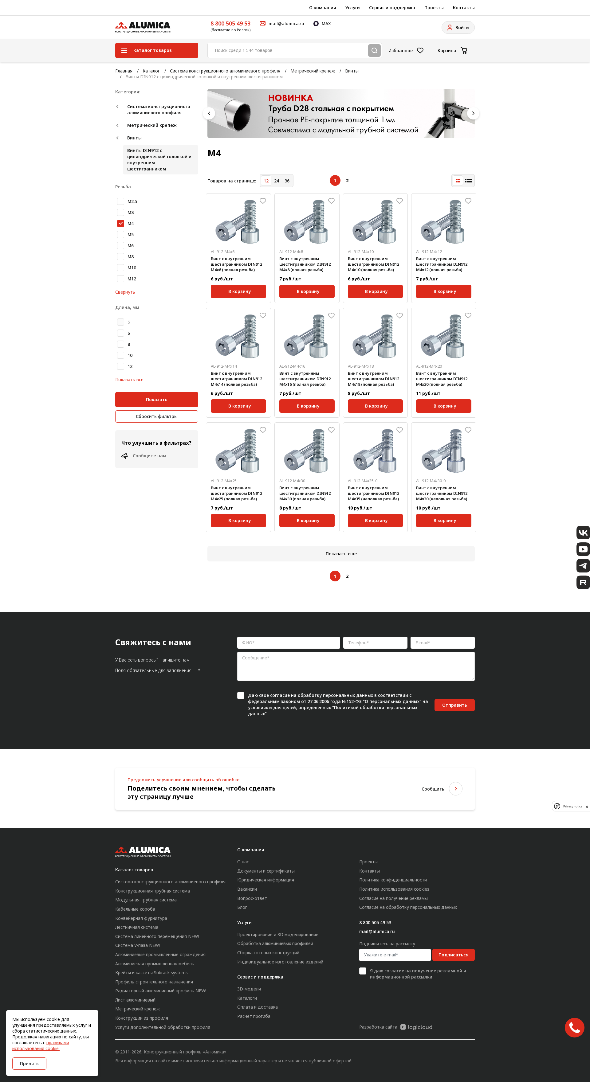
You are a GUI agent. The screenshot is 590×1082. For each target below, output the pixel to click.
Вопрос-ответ (252, 898)
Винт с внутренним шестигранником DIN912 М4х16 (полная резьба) (305, 378)
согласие (280, 695)
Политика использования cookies (394, 889)
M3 (131, 212)
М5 (131, 234)
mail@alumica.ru (377, 931)
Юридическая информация (265, 880)
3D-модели (249, 989)
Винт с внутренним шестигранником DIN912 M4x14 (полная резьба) (236, 378)
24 (276, 181)
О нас (243, 862)
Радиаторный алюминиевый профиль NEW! (160, 991)
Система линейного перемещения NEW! (157, 936)
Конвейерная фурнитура (141, 918)
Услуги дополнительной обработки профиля (162, 1027)
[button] (209, 113)
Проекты (434, 7)
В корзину (239, 290)
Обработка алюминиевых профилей (275, 943)
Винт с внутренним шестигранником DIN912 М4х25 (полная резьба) (236, 493)
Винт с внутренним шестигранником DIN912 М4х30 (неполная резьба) (441, 493)
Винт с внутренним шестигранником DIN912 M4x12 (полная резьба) (441, 264)
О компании (322, 7)
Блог (242, 907)
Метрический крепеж (312, 71)
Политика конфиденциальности (393, 880)
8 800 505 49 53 (230, 23)
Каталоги (247, 998)
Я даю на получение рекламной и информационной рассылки (418, 974)
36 (287, 181)
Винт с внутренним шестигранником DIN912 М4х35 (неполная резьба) (373, 493)
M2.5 (132, 201)
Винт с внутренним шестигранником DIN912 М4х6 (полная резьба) (236, 264)
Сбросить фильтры (157, 416)
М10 (132, 268)
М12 (132, 279)
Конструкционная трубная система (152, 891)
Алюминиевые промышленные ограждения (160, 954)
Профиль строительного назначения (154, 982)
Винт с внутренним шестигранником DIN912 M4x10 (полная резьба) (373, 264)
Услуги (352, 7)
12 (130, 366)
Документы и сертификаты (266, 871)
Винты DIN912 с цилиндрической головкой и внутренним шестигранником (159, 159)
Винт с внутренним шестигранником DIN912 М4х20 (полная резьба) (441, 378)
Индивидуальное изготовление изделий (280, 962)
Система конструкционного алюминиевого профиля (225, 71)
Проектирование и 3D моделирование (277, 934)
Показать (156, 399)
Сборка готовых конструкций (268, 952)
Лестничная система (136, 927)
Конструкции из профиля (141, 1018)
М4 (131, 223)
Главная (123, 71)
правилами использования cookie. (40, 1045)
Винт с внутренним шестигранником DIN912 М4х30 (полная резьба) (305, 493)
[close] (587, 806)
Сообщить (433, 789)
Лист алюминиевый (135, 1000)
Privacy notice (572, 806)
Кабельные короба (135, 909)
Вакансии (247, 889)
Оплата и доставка (257, 1007)
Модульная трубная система (146, 900)
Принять (29, 1063)
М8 (131, 257)
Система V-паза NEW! (137, 945)
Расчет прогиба (253, 1016)
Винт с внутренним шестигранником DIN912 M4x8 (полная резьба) (305, 264)
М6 (131, 245)
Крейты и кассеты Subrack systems (151, 972)
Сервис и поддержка (392, 7)
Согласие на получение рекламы (393, 898)
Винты (352, 71)
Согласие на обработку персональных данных (408, 907)
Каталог (151, 71)
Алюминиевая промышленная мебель (154, 964)
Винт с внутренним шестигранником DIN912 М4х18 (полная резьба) (373, 378)
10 (130, 355)
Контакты (464, 7)
